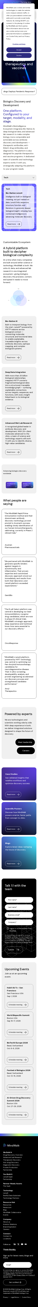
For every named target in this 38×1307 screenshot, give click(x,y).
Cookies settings (19, 44)
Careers (25, 750)
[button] (14, 1244)
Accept (19, 50)
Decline (19, 55)
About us (6, 1222)
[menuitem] (6, 1297)
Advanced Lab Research (12, 1157)
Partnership (7, 1170)
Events (5, 1215)
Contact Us (7, 1236)
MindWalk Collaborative (12, 1212)
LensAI (5, 1193)
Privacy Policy (21, 939)
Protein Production (10, 1167)
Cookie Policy (13, 36)
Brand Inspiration (9, 1227)
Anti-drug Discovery (11, 1162)
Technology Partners (11, 1198)
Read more (11, 224)
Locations (7, 1239)
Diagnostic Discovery (11, 1165)
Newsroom (7, 1207)
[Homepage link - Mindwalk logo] (11, 1146)
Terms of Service (22, 942)
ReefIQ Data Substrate (12, 1195)
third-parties (23, 26)
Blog (4, 1210)
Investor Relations (10, 1224)
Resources (7, 1205)
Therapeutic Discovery (12, 1160)
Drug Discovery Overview (13, 1155)
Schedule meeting (15, 1005)
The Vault (6, 1186)
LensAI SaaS (8, 1177)
